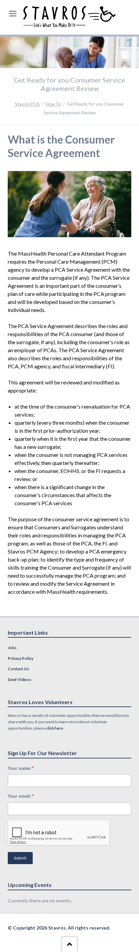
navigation (12, 13)
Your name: (21, 768)
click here (54, 728)
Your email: (21, 796)
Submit (20, 857)
